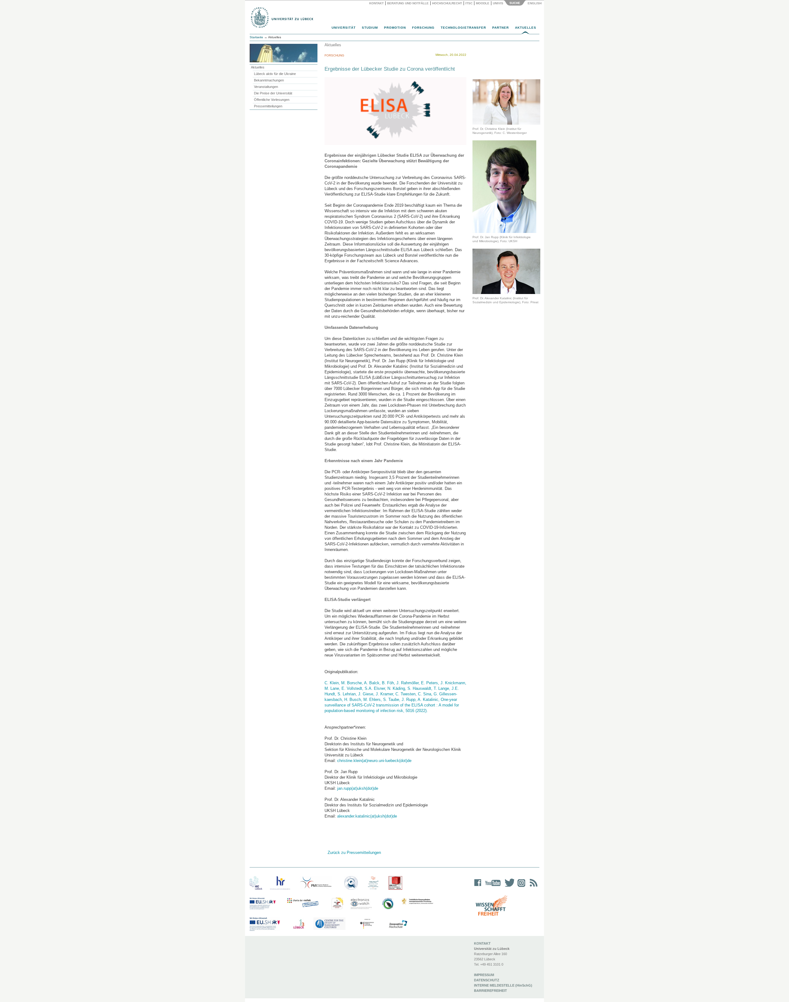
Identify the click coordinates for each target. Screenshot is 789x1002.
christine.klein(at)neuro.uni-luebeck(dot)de (374, 760)
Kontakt (376, 3)
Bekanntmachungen (269, 80)
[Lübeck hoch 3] (298, 924)
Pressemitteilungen (268, 106)
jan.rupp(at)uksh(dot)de (357, 788)
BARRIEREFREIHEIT (490, 990)
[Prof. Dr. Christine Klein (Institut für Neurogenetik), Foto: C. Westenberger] (506, 101)
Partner (500, 27)
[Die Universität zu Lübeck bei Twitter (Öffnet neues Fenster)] (508, 886)
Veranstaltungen (266, 87)
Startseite (256, 37)
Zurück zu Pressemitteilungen (354, 852)
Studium (370, 27)
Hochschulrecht (447, 3)
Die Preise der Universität (273, 93)
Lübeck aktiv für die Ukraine (275, 74)
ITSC (468, 3)
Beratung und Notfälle (408, 3)
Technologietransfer (463, 27)
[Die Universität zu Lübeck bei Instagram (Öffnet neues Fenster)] (520, 886)
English (535, 3)
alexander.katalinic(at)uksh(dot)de (367, 816)
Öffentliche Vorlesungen (271, 99)
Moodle (482, 3)
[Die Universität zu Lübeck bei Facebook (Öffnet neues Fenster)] (478, 886)
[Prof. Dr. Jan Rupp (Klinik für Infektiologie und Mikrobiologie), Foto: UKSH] (504, 186)
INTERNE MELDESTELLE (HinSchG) (503, 985)
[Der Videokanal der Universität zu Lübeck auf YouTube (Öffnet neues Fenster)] (492, 886)
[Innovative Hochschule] (397, 924)
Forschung (423, 27)
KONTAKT (482, 943)
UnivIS (498, 3)
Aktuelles (525, 27)
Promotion (395, 27)
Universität (344, 27)
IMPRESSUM (484, 975)
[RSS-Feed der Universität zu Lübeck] (532, 886)
